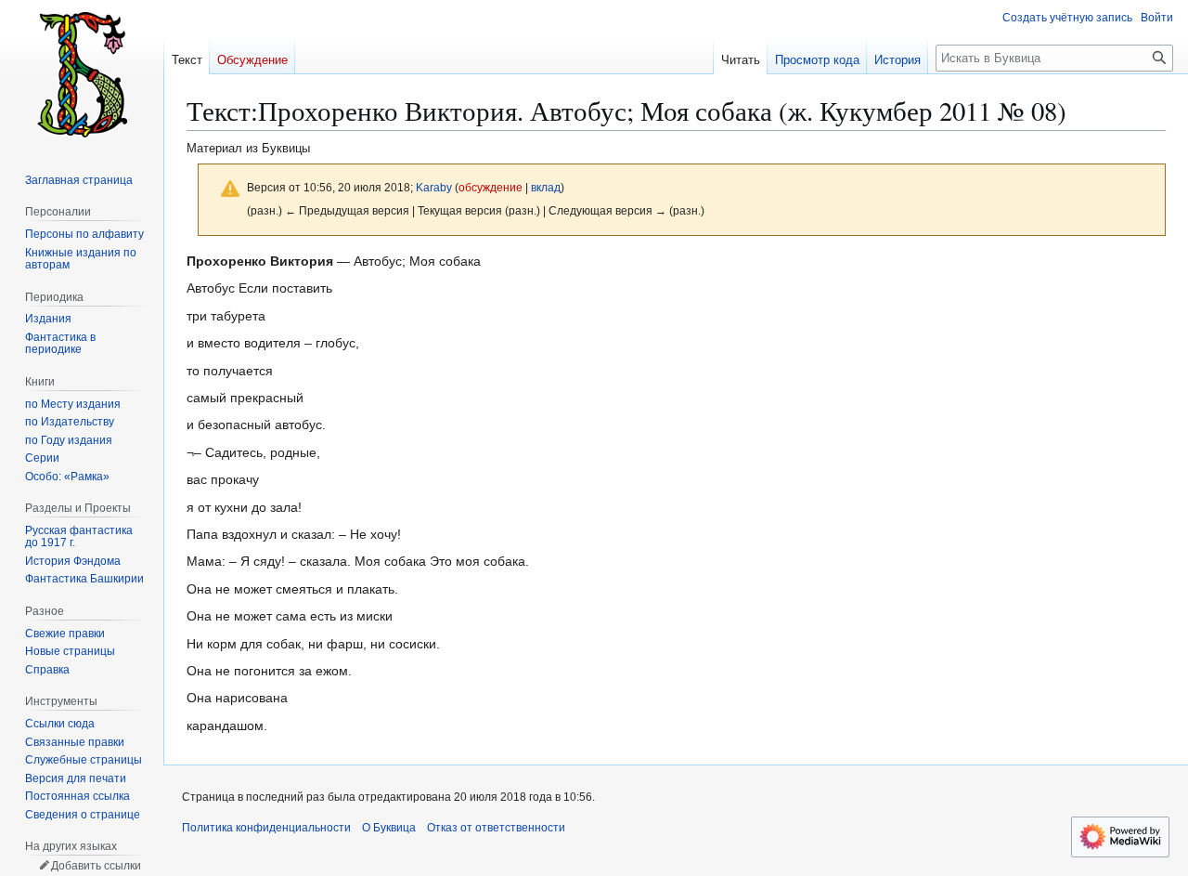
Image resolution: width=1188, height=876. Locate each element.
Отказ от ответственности (496, 827)
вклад (546, 187)
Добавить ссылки (96, 865)
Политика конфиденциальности (266, 827)
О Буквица (389, 827)
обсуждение (490, 187)
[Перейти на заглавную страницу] (81, 74)
